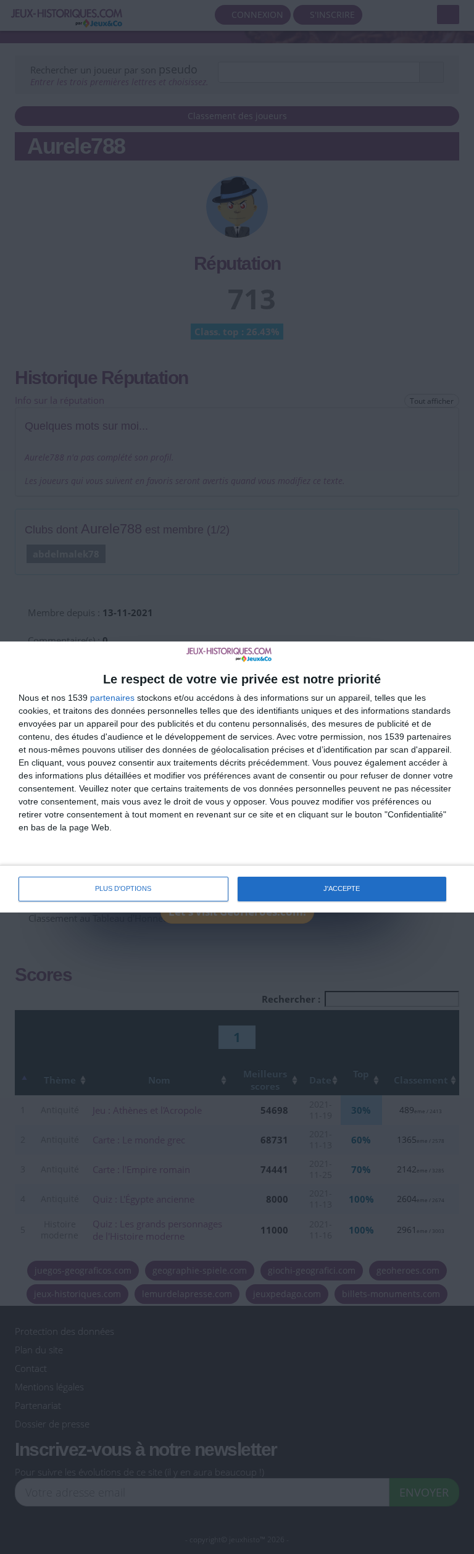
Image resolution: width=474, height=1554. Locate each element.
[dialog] (237, 776)
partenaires (112, 697)
